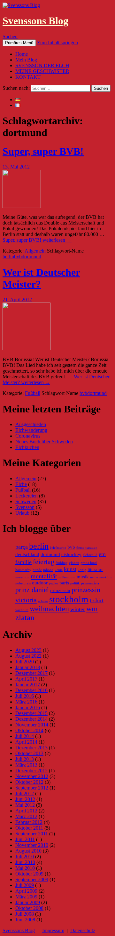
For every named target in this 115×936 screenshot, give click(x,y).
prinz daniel (32, 590)
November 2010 (31, 845)
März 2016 (26, 701)
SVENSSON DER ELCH (42, 65)
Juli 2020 (24, 661)
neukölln (105, 577)
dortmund (31, 256)
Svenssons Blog (35, 20)
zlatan (24, 617)
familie (23, 562)
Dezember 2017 (31, 673)
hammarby (23, 570)
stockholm (68, 599)
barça (21, 547)
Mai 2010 (25, 868)
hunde (37, 570)
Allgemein (35, 251)
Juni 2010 (25, 862)
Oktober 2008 (29, 908)
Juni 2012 (25, 799)
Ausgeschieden (30, 424)
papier (53, 583)
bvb (18, 256)
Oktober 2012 (29, 782)
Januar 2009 (27, 902)
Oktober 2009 (29, 873)
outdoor (40, 582)
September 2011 (31, 833)
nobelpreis (23, 583)
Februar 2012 (28, 822)
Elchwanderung (31, 430)
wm (92, 608)
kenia (59, 570)
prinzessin (60, 590)
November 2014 (31, 724)
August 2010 (28, 851)
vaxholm (21, 610)
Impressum (53, 930)
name (94, 577)
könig (82, 570)
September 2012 (31, 787)
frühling (62, 563)
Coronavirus (27, 436)
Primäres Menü (19, 42)
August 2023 (28, 650)
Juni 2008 (25, 919)
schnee (43, 601)
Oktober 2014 (29, 730)
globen (74, 563)
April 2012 (26, 810)
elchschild (90, 555)
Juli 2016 (24, 696)
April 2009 (26, 891)
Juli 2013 (24, 759)
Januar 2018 (27, 667)
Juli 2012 (24, 793)
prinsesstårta (90, 583)
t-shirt (96, 600)
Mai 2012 (25, 805)
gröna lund (88, 563)
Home (21, 54)
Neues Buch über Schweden (44, 441)
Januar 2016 (27, 707)
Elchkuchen (27, 447)
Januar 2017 (27, 684)
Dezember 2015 (31, 713)
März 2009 (26, 896)
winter (77, 609)
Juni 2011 (25, 839)
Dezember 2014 (31, 719)
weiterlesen (37, 240)
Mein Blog (26, 59)
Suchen (10, 36)
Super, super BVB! (43, 151)
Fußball (32, 393)
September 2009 (31, 879)
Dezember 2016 (31, 690)
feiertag (43, 562)
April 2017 (26, 679)
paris (64, 582)
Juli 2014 (24, 736)
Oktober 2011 (29, 828)
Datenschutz (82, 930)
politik (75, 583)
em (102, 554)
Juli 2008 (24, 914)
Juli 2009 (24, 885)
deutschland (27, 554)
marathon (22, 577)
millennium (66, 577)
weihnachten (49, 608)
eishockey (71, 554)
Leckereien (26, 495)
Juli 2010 (24, 856)
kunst (70, 569)
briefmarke (58, 547)
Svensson (24, 507)
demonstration (86, 547)
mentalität (44, 576)
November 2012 (31, 776)
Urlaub (22, 513)
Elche (21, 484)
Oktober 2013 (29, 753)
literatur (95, 569)
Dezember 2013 (31, 747)
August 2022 (28, 656)
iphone (48, 570)
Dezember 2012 (31, 770)
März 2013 (26, 765)
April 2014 (26, 742)
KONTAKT (28, 77)
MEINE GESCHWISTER (42, 71)
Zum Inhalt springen (57, 42)
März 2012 (26, 816)
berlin (8, 256)
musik (83, 576)
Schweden (25, 501)
